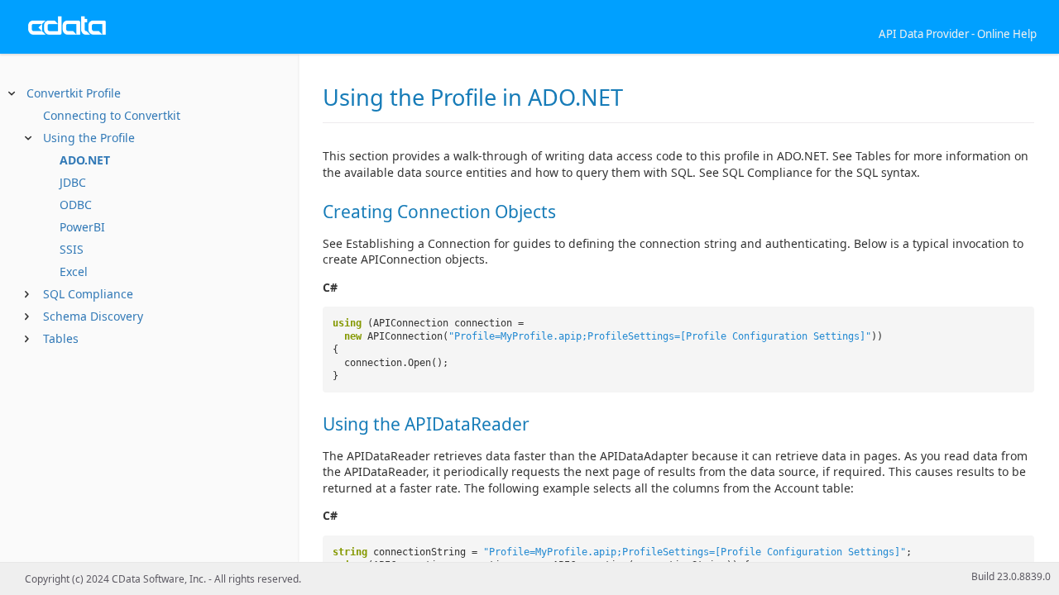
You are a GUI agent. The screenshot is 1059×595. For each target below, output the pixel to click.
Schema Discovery (93, 316)
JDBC (73, 182)
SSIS (72, 249)
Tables (61, 338)
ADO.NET (85, 160)
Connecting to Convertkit (111, 115)
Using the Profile (89, 137)
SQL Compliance (88, 294)
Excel (74, 271)
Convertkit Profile (73, 93)
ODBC (76, 204)
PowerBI (82, 227)
